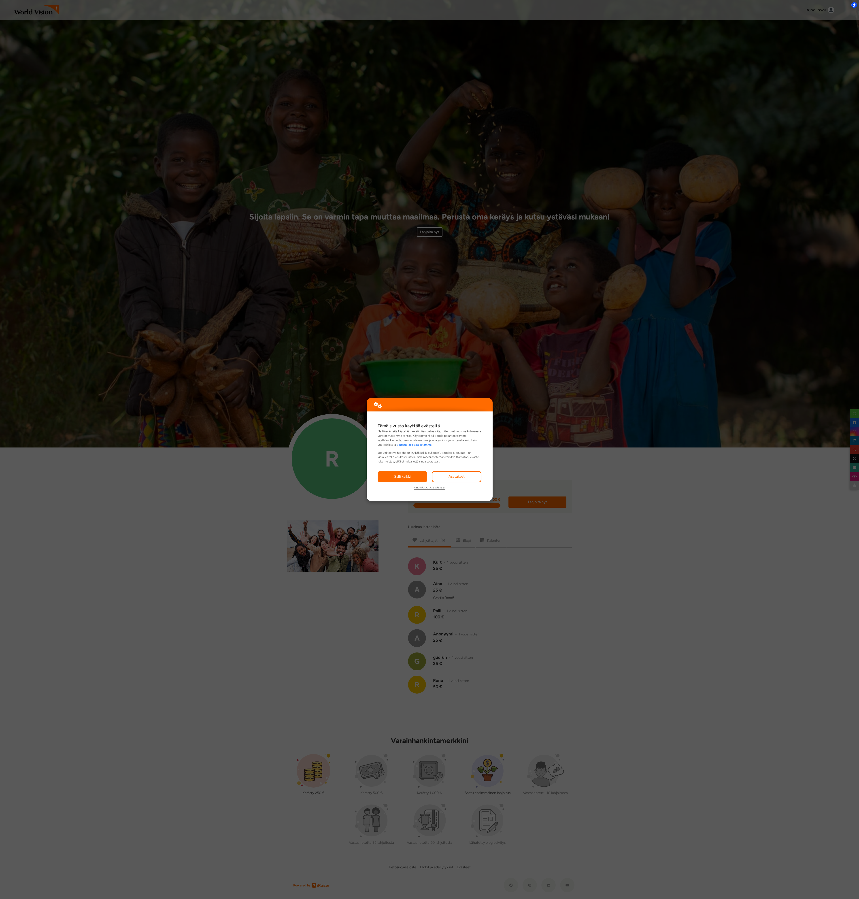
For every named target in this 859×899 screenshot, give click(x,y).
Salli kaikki (402, 476)
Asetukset (457, 476)
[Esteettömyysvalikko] (854, 5)
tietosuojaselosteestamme (414, 444)
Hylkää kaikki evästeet (429, 487)
